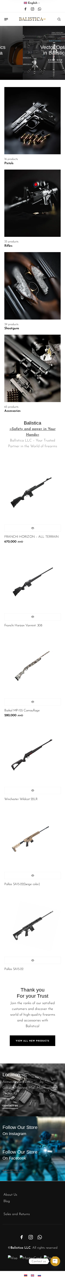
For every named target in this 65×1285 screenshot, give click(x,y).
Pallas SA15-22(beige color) (22, 884)
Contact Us (10, 1106)
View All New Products (32, 1041)
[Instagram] (32, 9)
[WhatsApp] (39, 9)
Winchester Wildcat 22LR (21, 799)
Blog (6, 1201)
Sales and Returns (16, 1214)
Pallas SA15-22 (13, 969)
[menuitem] (32, 3)
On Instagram (14, 1133)
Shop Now (36, 60)
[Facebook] (25, 9)
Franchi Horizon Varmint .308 (23, 625)
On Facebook (14, 1158)
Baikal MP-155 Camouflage (22, 710)
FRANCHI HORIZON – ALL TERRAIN (31, 537)
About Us (10, 1195)
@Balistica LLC (13, 1170)
